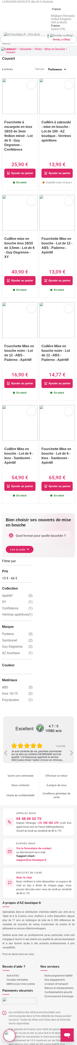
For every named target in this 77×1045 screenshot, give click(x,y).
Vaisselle (26, 49)
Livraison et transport (56, 975)
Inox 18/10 (10, 685)
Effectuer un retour (56, 767)
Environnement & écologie (59, 988)
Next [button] (72, 745)
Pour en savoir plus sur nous (18, 946)
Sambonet (9, 632)
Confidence (10, 600)
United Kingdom (61, 19)
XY (4, 593)
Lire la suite (17, 540)
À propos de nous (56, 777)
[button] (38, 874)
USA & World (59, 22)
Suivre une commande (20, 767)
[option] (38, 744)
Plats (38, 49)
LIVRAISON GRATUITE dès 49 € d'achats (27, 1)
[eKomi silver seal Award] (40, 720)
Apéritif (7, 587)
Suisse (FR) (58, 29)
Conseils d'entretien (17, 971)
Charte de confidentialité (20, 787)
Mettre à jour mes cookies (21, 975)
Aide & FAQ (13, 967)
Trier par (39, 69)
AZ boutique (11, 644)
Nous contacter (20, 777)
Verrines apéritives (15, 606)
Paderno (8, 625)
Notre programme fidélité (58, 967)
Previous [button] (5, 745)
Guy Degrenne (12, 638)
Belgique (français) (63, 15)
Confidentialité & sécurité (58, 984)
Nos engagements (55, 971)
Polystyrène (10, 692)
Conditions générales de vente (56, 787)
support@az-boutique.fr (32, 851)
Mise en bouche (55, 49)
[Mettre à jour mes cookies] (9, 1035)
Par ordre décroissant (71, 69)
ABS (5, 679)
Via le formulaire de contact (34, 840)
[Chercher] (73, 40)
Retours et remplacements (59, 980)
